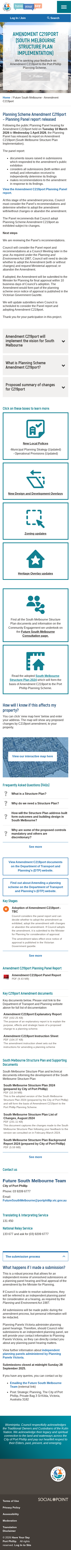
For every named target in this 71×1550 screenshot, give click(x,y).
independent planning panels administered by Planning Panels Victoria (32, 1354)
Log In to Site (22, 1545)
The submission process (23, 1257)
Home (6, 97)
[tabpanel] (35, 1336)
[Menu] (63, 7)
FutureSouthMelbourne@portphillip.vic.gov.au (35, 1200)
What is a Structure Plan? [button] (28, 793)
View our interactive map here (32, 756)
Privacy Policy (11, 1507)
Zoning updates (35, 533)
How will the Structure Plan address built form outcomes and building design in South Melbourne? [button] (39, 816)
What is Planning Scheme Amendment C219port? (26, 365)
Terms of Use (11, 1500)
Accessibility (11, 1514)
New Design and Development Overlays (35, 493)
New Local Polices (35, 443)
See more (35, 846)
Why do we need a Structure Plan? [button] (35, 803)
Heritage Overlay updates (35, 573)
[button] (35, 867)
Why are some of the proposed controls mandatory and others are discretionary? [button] (38, 833)
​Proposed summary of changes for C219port (30, 387)
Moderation (10, 1520)
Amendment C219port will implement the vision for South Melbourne (30, 340)
